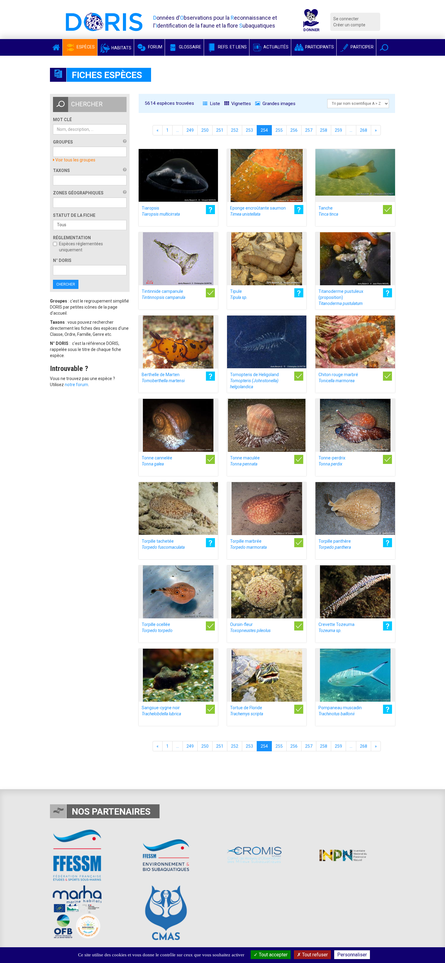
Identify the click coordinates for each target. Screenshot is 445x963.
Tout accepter (273, 955)
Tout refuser (314, 955)
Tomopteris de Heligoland (254, 380)
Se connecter (346, 18)
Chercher (65, 284)
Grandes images (278, 103)
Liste (214, 103)
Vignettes (240, 103)
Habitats (120, 47)
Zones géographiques (78, 192)
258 (323, 130)
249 (190, 130)
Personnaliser (352, 955)
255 (279, 130)
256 (294, 130)
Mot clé (62, 119)
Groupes (63, 142)
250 (205, 130)
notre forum (76, 384)
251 (219, 130)
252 (234, 130)
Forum (154, 47)
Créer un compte (349, 24)
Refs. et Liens (232, 47)
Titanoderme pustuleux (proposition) (340, 297)
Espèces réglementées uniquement (81, 246)
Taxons (61, 170)
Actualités (275, 47)
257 (308, 130)
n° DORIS (62, 260)
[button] (384, 47)
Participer (362, 47)
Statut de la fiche (74, 215)
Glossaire (189, 47)
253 (249, 130)
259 (338, 130)
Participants (319, 47)
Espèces (85, 47)
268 (363, 130)
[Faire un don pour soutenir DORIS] (311, 22)
